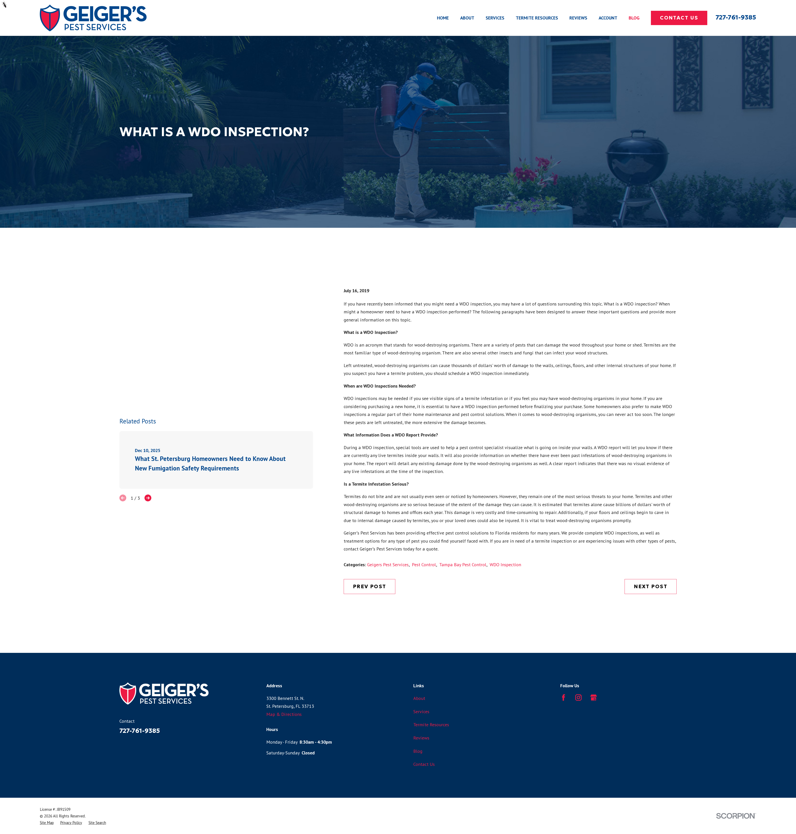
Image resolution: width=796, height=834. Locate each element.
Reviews (421, 738)
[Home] (93, 18)
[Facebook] (563, 697)
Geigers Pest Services (388, 564)
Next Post (650, 586)
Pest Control (424, 564)
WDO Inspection (505, 564)
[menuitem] (47, 822)
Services (421, 711)
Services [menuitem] (495, 18)
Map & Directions (284, 714)
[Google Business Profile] (593, 697)
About (419, 698)
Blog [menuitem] (634, 18)
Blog (417, 751)
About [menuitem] (467, 18)
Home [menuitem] (443, 18)
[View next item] (147, 498)
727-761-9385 (736, 17)
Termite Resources (431, 724)
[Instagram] (578, 697)
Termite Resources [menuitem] (537, 18)
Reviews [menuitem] (578, 18)
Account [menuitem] (608, 18)
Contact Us (679, 18)
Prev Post (369, 586)
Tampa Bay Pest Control (462, 564)
